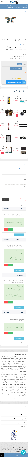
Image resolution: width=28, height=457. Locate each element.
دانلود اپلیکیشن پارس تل (20, 418)
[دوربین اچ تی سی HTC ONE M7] (9, 112)
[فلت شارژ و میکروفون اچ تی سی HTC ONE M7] (9, 150)
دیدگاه (24, 186)
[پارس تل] (14, 2)
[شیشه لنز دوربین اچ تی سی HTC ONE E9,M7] (23, 112)
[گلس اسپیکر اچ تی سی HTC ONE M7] (23, 125)
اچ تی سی (18, 44)
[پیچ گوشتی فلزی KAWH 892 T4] (9, 125)
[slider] (18, 78)
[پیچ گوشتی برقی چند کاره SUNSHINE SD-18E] (23, 100)
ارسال (4, 199)
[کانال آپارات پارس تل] (17, 399)
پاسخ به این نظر (18, 234)
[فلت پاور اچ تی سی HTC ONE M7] (23, 137)
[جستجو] (25, 1)
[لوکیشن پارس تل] (14, 399)
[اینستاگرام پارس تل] (8, 399)
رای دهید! (24, 78)
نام (25, 173)
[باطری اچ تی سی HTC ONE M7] (9, 137)
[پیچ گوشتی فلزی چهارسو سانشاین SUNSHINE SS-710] (9, 100)
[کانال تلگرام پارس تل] (11, 399)
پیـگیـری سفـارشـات (20, 422)
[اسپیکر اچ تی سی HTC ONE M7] (23, 150)
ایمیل (25, 179)
